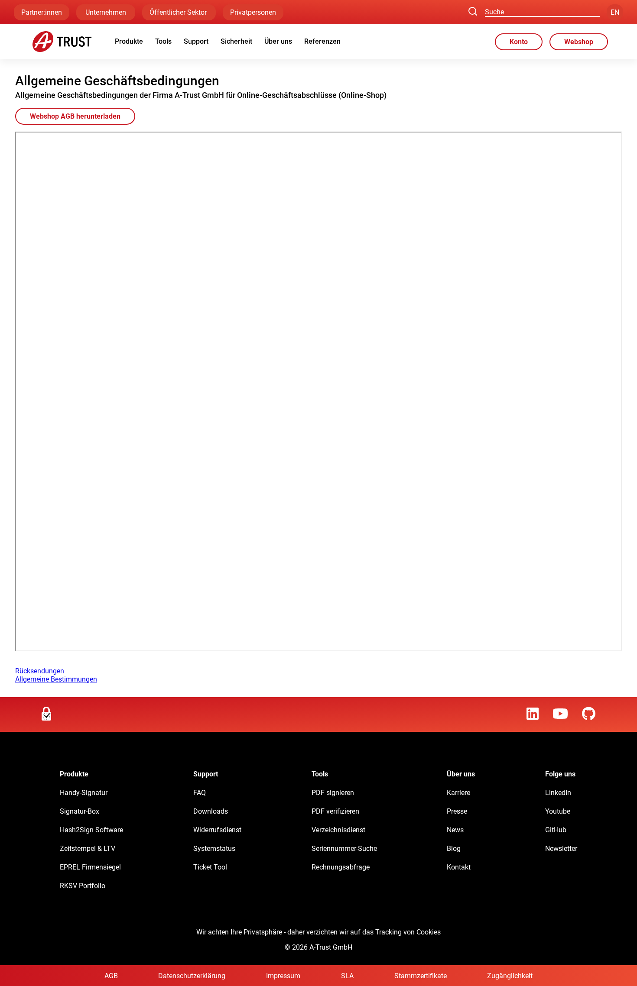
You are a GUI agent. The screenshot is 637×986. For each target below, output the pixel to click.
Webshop (578, 42)
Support (196, 41)
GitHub (555, 830)
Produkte (129, 41)
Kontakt (459, 867)
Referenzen (322, 41)
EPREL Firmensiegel (90, 867)
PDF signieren (333, 793)
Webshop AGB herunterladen (75, 116)
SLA (347, 976)
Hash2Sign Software (91, 830)
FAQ (199, 793)
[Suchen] (472, 12)
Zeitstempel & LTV (87, 848)
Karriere (458, 793)
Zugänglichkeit (510, 976)
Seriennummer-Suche (344, 848)
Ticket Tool (210, 867)
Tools (163, 41)
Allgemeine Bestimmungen (56, 679)
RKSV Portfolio (82, 886)
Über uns (278, 41)
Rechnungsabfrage (341, 867)
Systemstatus (214, 848)
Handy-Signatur (83, 793)
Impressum (283, 976)
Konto (519, 42)
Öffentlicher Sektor (179, 12)
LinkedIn (558, 793)
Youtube (557, 811)
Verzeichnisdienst (338, 830)
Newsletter (561, 848)
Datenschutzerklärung (191, 976)
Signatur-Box (79, 811)
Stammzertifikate (420, 976)
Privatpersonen (253, 12)
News (455, 830)
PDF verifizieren (335, 811)
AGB (111, 976)
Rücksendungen (39, 671)
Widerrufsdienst (217, 830)
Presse (457, 811)
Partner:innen (41, 12)
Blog (454, 848)
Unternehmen (106, 12)
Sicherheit (236, 41)
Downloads (210, 811)
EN (615, 12)
